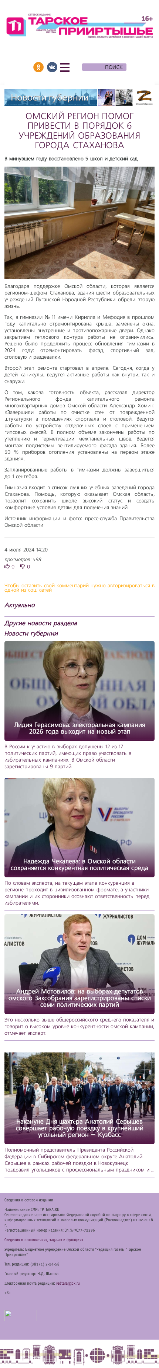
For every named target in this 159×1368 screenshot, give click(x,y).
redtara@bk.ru (68, 1283)
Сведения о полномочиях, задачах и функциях (43, 1240)
